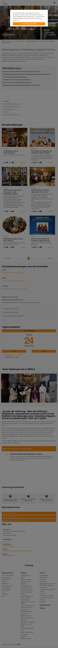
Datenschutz (16, 20)
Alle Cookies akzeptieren (29, 23)
